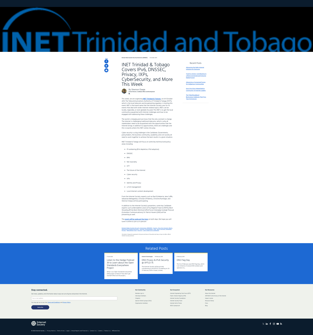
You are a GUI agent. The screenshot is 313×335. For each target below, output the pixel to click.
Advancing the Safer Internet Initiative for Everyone (195, 68)
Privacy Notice (51, 331)
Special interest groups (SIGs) (143, 301)
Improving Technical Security (130, 229)
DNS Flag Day (183, 260)
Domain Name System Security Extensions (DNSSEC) (137, 228)
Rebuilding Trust (132, 231)
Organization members (141, 303)
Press (206, 303)
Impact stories (209, 298)
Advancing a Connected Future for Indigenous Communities (195, 83)
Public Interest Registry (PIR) (178, 296)
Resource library (209, 301)
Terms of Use (60, 331)
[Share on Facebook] (106, 61)
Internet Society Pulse (176, 301)
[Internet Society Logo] (38, 323)
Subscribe (40, 307)
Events (155, 228)
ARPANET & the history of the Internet (215, 296)
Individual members (140, 296)
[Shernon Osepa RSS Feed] (129, 93)
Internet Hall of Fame (176, 303)
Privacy (124, 231)
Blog (206, 306)
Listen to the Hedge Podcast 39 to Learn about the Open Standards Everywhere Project (120, 264)
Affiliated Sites (116, 331)
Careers (100, 331)
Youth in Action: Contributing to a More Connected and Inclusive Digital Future (196, 76)
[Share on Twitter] (106, 66)
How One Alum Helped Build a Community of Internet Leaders (196, 90)
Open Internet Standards (164, 229)
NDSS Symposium (175, 306)
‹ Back (106, 58)
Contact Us (93, 331)
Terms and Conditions (54, 302)
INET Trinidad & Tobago (152, 98)
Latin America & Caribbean (151, 231)
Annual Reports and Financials (79, 331)
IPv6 (154, 229)
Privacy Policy (67, 302)
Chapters (137, 298)
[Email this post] (106, 70)
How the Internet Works (165, 228)
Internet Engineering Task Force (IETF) (180, 293)
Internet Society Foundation (178, 298)
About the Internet (210, 293)
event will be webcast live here (136, 219)
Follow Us (107, 331)
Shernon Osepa (138, 89)
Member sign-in (139, 293)
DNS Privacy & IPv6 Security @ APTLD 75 (155, 261)
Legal (67, 331)
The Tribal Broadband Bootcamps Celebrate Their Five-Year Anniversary (196, 97)
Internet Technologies (146, 229)
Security (139, 231)
